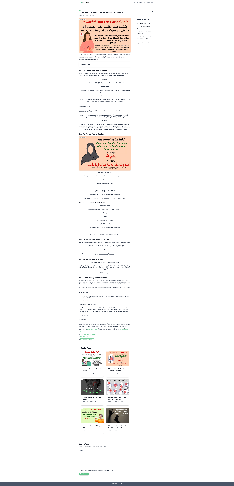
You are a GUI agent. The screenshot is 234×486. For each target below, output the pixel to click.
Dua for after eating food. (86, 339)
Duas (80, 10)
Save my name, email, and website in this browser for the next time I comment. (97, 470)
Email (108, 467)
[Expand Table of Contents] (128, 64)
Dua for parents (84, 336)
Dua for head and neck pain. (87, 338)
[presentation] (92, 358)
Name (81, 467)
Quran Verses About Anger (143, 23)
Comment (82, 450)
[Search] (153, 11)
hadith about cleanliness (93, 329)
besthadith (82, 15)
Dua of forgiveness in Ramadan (88, 334)
